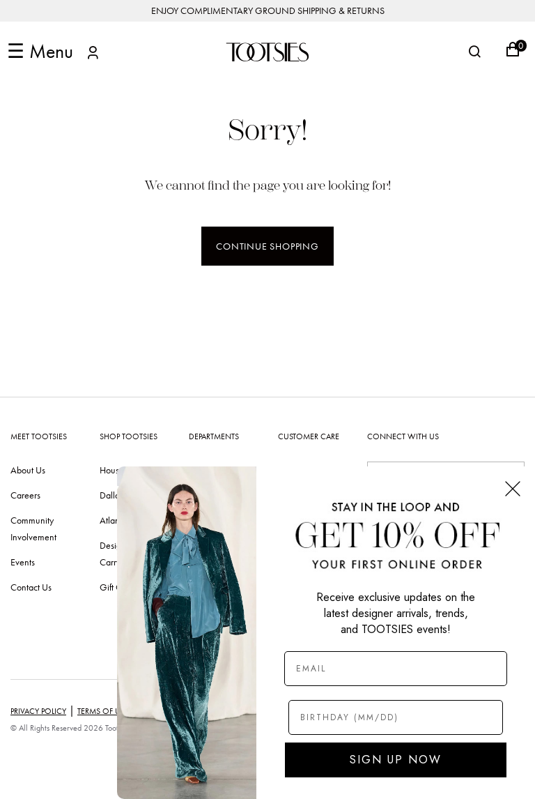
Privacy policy (38, 711)
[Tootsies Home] (267, 52)
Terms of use (103, 711)
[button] (93, 54)
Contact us (31, 587)
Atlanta (113, 520)
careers (25, 495)
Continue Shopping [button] (267, 246)
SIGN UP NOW (396, 760)
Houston (115, 470)
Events (22, 562)
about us (27, 470)
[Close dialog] (512, 488)
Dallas (111, 495)
